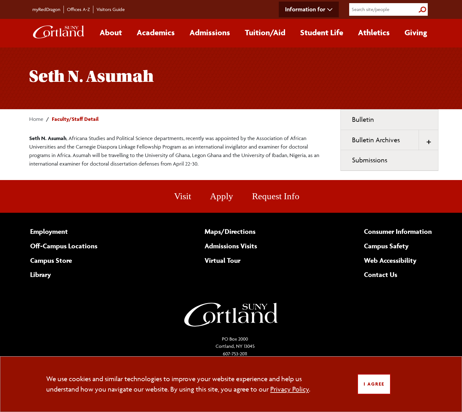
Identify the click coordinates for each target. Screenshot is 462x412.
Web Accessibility (390, 260)
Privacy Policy (289, 389)
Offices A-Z (78, 9)
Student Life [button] (321, 32)
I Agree (374, 384)
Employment (49, 231)
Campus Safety (386, 245)
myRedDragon (46, 9)
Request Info (276, 196)
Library (40, 274)
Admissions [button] (210, 32)
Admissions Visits (231, 245)
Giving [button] (415, 32)
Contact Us (380, 274)
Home (36, 119)
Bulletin (363, 119)
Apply (221, 196)
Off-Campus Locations (63, 245)
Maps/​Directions (230, 231)
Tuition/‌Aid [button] (265, 32)
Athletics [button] (374, 32)
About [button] (111, 32)
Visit (182, 196)
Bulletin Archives (376, 140)
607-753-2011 (235, 354)
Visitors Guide (110, 9)
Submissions (369, 160)
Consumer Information (398, 231)
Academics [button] (156, 32)
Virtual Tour (222, 260)
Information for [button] (305, 9)
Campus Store (51, 260)
